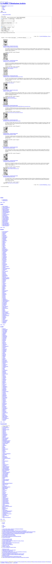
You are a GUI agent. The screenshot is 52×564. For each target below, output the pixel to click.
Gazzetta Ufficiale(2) (5, 479)
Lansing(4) (4, 255)
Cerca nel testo (3, 17)
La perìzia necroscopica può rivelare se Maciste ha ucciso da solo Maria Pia (14, 530)
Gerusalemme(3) (5, 412)
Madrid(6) (4, 371)
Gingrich (9, 97)
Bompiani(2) (4, 471)
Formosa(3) (4, 411)
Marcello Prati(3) (5, 275)
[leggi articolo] (5, 45)
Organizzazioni (3, 423)
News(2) (3, 491)
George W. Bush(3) (5, 266)
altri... (4, 202)
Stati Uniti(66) (4, 331)
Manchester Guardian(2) (6, 486)
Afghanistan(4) (4, 386)
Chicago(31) (4, 338)
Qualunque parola (19, 18)
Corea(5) (3, 378)
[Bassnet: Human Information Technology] (38, 561)
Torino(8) (3, 356)
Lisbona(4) (4, 394)
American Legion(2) (5, 467)
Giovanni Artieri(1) (5, 218)
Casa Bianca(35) (5, 426)
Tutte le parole (4, 18)
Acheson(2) (4, 283)
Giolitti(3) (4, 267)
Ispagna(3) (4, 414)
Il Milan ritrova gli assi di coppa (7, 550)
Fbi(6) (3, 446)
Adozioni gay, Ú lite (5, 545)
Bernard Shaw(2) (5, 290)
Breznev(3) (4, 260)
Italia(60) (3, 334)
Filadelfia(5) (4, 379)
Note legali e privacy (8, 562)
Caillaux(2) (4, 298)
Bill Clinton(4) (4, 250)
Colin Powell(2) (5, 301)
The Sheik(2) (4, 495)
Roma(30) (4, 339)
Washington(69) (5, 329)
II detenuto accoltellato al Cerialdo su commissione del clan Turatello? (13, 533)
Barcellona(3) (4, 403)
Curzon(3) (4, 261)
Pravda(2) (4, 493)
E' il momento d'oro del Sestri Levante (8, 534)
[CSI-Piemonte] (48, 561)
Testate (1, 197)
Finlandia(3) (4, 410)
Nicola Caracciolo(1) (5, 222)
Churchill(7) (4, 239)
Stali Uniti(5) (4, 384)
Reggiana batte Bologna (6, 537)
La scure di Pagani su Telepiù (7, 539)
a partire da (9, 27)
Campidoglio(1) (5, 512)
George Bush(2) (5, 320)
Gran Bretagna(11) (5, 346)
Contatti (3, 9)
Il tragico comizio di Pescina (6, 543)
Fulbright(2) (4, 317)
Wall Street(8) (4, 439)
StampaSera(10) (5, 200)
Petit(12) (3, 234)
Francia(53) (4, 335)
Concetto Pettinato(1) (5, 214)
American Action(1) (5, 500)
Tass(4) (3, 459)
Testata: (2, 28)
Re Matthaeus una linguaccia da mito (11, 120)
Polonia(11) (4, 347)
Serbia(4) (3, 398)
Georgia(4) (4, 393)
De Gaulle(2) (4, 302)
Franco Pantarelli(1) (5, 217)
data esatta (4, 27)
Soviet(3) (3, 463)
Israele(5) (3, 381)
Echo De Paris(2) (5, 476)
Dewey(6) (4, 245)
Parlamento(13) (4, 434)
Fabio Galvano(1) (5, 216)
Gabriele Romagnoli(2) (6, 211)
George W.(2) (4, 321)
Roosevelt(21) (4, 232)
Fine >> (49, 36)
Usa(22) (3, 341)
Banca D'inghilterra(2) (6, 469)
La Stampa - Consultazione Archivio (13, 3)
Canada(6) (4, 365)
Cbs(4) (3, 452)
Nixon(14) (4, 233)
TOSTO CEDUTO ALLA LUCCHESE (9, 535)
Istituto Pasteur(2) (5, 484)
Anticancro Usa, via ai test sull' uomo (9, 61)
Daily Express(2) (5, 474)
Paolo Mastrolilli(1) (5, 223)
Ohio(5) (3, 383)
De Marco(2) (4, 304)
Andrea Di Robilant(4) (6, 207)
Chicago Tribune (7, 14)
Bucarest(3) (4, 407)
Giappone (11, 168)
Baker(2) (3, 286)
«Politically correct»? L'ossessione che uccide (13, 76)
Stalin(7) (3, 243)
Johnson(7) (4, 242)
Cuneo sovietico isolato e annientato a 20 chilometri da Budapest (12, 528)
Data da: (2, 23)
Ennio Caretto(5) (5, 206)
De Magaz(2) (4, 303)
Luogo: (2, 21)
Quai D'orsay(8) (5, 438)
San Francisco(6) (5, 373)
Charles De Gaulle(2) (5, 300)
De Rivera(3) (4, 263)
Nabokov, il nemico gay (6, 546)
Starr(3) (3, 282)
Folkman (12, 67)
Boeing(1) (4, 507)
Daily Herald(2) (5, 475)
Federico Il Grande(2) (5, 313)
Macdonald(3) (4, 274)
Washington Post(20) (5, 429)
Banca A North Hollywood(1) (7, 506)
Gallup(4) (4, 252)
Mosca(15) (4, 343)
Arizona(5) (4, 376)
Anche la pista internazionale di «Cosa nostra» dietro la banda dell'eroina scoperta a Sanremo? (17, 532)
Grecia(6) (3, 367)
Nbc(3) (3, 462)
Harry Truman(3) (5, 271)
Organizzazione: (3, 22)
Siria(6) (3, 374)
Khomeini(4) (4, 254)
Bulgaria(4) (4, 390)
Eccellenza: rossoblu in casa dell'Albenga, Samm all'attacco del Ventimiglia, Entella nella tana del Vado (18, 531)
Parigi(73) (4, 328)
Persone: (2, 20)
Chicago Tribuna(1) (5, 515)
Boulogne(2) (4, 294)
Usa (8, 53)
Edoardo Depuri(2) (5, 311)
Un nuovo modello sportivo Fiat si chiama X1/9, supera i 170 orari (13, 540)
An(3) (3, 460)
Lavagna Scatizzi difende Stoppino (8, 529)
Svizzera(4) (4, 399)
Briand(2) (4, 295)
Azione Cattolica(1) (5, 505)
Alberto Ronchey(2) (5, 210)
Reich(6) (3, 448)
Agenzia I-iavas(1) (5, 498)
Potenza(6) (4, 372)
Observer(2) (4, 492)
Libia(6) (3, 369)
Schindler (14, 167)
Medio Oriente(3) (5, 416)
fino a (13, 27)
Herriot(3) (4, 272)
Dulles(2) (3, 310)
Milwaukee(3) (4, 417)
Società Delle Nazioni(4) (6, 458)
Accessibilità (2, 562)
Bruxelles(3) (4, 406)
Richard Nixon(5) (5, 249)
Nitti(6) (3, 246)
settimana (3, 526)
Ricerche (3, 6)
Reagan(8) (4, 238)
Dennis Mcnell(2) (5, 308)
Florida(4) (4, 392)
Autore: (2, 19)
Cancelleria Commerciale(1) (6, 513)
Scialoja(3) (4, 280)
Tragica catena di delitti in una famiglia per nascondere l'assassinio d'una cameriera (15, 557)
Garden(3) (4, 265)
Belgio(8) (3, 353)
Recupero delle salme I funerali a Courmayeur (9, 552)
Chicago (9, 168)
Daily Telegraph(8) (5, 437)
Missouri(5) (4, 382)
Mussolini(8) (4, 237)
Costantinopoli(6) (5, 366)
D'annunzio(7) (4, 240)
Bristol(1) (3, 509)
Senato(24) (4, 428)
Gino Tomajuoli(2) (5, 212)
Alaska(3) (4, 400)
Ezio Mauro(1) (4, 215)
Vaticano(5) (4, 451)
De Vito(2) (4, 305)
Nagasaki (14, 168)
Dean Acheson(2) (5, 306)
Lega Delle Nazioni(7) (6, 441)
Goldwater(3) (4, 269)
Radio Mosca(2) (5, 494)
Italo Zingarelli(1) (5, 220)
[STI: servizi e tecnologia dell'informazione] (17, 561)
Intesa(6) (3, 447)
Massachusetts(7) (5, 361)
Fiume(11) (4, 345)
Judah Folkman (15, 67)
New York (17, 168)
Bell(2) (3, 289)
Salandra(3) (4, 279)
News (3, 8)
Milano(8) (4, 355)
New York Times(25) (5, 427)
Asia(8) (3, 352)
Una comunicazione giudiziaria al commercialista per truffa (11, 556)
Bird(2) (3, 292)
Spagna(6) (4, 375)
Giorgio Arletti (12, 112)
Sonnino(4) (4, 258)
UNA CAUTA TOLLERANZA (7, 544)
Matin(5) (3, 449)
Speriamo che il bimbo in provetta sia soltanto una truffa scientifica (13, 554)
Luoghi (1, 326)
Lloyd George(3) (5, 208)
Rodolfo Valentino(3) (5, 278)
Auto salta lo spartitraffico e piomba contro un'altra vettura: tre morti (13, 553)
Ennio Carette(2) (5, 312)
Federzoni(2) (4, 314)
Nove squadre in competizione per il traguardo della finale (11, 536)
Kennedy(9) (4, 235)
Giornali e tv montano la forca (10, 46)
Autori (1, 204)
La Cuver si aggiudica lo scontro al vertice (9, 547)
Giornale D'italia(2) (5, 480)
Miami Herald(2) (5, 487)
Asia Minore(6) (4, 364)
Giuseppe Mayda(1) (5, 219)
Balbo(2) (3, 287)
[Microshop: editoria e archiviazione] (28, 561)
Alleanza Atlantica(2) (5, 466)
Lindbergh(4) (4, 257)
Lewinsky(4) (4, 256)
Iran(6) (3, 368)
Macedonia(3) (4, 415)
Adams (9, 112)
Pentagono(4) (4, 456)
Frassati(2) (4, 316)
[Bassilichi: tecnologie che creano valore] (22, 561)
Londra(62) (4, 333)
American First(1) (5, 501)
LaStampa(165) (4, 199)
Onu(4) (3, 455)
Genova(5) (4, 380)
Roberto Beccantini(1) (6, 224)
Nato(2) (3, 489)
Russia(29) (4, 340)
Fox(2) (3, 478)
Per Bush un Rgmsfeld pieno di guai (9, 176)
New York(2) (4, 490)
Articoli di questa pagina (14, 60)
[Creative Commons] (4, 561)
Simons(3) (4, 281)
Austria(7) (4, 358)
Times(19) (4, 431)
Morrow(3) (4, 276)
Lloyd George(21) (5, 231)
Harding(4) (4, 253)
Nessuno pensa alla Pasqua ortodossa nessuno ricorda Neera (16, 106)
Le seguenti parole (11, 18)
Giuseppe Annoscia (17, 112)
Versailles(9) (4, 350)
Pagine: (2, 30)
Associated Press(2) (5, 468)
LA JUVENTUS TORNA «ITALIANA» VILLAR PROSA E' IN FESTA (14, 551)
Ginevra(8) (4, 354)
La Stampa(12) (4, 435)
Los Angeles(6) (4, 370)
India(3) (3, 413)
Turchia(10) (4, 349)
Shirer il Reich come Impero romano (9, 147)
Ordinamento (20, 37)
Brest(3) (3, 405)
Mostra (10, 37)
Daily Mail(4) (4, 454)
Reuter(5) (3, 450)
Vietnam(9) (4, 351)
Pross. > (47, 36)
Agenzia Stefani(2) (5, 464)
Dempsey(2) (4, 307)
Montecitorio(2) (4, 488)
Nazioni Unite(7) (5, 443)
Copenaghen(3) (4, 408)
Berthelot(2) (4, 291)
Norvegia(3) (4, 419)
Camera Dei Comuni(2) (6, 472)
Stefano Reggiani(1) (5, 225)
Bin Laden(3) (4, 259)
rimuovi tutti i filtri (3, 12)
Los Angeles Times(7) (5, 442)
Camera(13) (4, 433)
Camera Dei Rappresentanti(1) (7, 510)
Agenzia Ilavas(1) (5, 499)
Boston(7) (4, 359)
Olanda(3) (4, 420)
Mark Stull (11, 167)
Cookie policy (15, 562)
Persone (2, 229)
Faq (3, 7)
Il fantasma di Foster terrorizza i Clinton (9, 134)
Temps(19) (4, 430)
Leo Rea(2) (4, 213)
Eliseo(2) (3, 477)
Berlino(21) (4, 342)
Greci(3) (3, 270)
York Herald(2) (4, 496)
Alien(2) (3, 284)
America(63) (4, 332)
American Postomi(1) (5, 503)
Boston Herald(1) (5, 508)
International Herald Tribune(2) (7, 483)
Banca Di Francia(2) (5, 470)
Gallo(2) (3, 319)
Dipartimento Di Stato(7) (6, 440)
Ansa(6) (3, 444)
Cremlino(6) (4, 445)
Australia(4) (4, 388)
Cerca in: (2, 29)
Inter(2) (3, 482)
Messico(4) (4, 396)
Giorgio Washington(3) (6, 268)
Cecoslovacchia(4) (5, 391)
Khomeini (21, 112)
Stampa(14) (4, 432)
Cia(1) (3, 516)
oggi (3, 525)
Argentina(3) (4, 401)
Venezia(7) (4, 362)
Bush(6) (3, 244)
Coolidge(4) (4, 251)
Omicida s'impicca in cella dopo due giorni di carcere (10, 542)
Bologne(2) (4, 293)
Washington (11, 68)
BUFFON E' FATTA (5, 555)
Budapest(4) (4, 389)
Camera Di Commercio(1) (6, 511)
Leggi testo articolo (6, 60)
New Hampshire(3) (5, 418)
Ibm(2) (3, 481)
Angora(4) (4, 387)
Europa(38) (4, 337)
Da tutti (3, 522)
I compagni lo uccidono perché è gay (9, 161)
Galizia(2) (4, 318)
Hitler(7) (3, 241)
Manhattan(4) (4, 395)
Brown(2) (4, 296)
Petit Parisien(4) (5, 457)
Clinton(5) (4, 247)
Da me (3, 523)
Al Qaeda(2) (4, 465)
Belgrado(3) (4, 404)
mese (3, 527)
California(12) (4, 344)
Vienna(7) (4, 363)
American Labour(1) (5, 502)
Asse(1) (3, 504)
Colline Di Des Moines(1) (6, 517)
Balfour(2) (4, 288)
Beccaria (9, 67)
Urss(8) (3, 357)
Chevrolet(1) (4, 514)
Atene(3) (3, 402)
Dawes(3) (4, 262)
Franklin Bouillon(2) (5, 315)
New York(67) (4, 330)
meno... (1, 202)
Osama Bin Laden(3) (5, 277)
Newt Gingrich (13, 97)
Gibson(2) (4, 322)
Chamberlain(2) (4, 299)
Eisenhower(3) (4, 264)
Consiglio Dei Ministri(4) (6, 453)
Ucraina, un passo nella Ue (6, 541)
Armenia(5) (4, 377)
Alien (8, 167)
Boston (9, 68)
